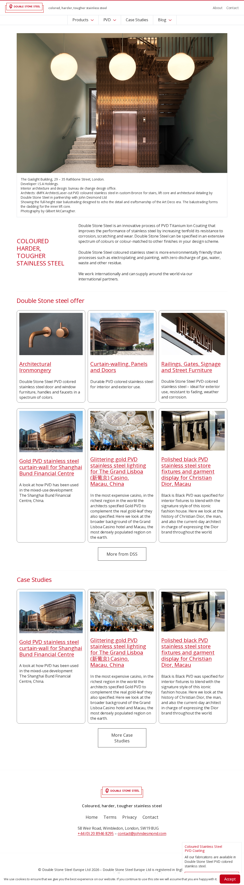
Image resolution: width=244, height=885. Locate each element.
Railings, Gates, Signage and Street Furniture (191, 367)
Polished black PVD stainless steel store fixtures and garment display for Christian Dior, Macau (187, 471)
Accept (230, 879)
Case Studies (137, 19)
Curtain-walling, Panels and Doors (118, 367)
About (218, 7)
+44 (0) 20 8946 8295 (96, 833)
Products (80, 19)
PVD (107, 19)
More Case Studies (121, 738)
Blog (162, 19)
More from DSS (122, 554)
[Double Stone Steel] (24, 8)
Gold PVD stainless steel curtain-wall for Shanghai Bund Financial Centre (50, 467)
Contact (232, 7)
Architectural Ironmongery (35, 367)
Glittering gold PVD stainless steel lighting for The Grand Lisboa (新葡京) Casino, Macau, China (118, 471)
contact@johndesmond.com (142, 833)
